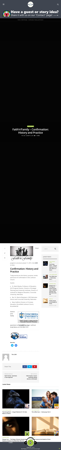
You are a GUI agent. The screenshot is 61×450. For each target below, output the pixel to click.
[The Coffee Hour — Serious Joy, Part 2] (45, 276)
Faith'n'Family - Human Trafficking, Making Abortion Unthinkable (31, 377)
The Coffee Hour (53, 274)
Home (19, 19)
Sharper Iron (52, 283)
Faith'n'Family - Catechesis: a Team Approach (11, 376)
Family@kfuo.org (23, 325)
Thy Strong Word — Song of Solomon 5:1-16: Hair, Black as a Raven (53, 267)
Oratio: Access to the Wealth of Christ (53, 302)
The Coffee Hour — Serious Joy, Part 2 (53, 278)
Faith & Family (30, 126)
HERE (36, 263)
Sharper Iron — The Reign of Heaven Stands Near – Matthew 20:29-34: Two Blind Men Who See (53, 290)
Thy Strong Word (52, 262)
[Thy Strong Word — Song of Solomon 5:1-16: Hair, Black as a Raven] (45, 263)
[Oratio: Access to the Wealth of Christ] (45, 301)
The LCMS (23, 135)
